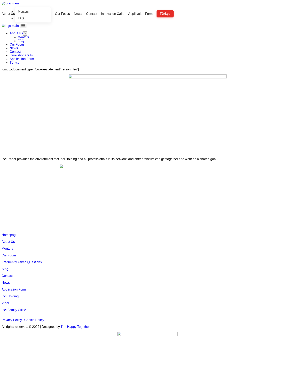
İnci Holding (10, 296)
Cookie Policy (34, 320)
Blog (5, 269)
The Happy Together (75, 326)
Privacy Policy (12, 320)
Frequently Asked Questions (22, 262)
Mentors (7, 248)
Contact (7, 275)
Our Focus (9, 255)
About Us (8, 241)
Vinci (5, 303)
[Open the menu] (23, 26)
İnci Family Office (14, 310)
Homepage (9, 235)
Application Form (14, 289)
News (6, 282)
